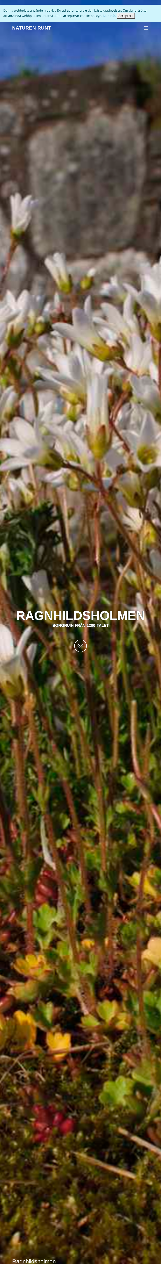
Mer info (109, 16)
